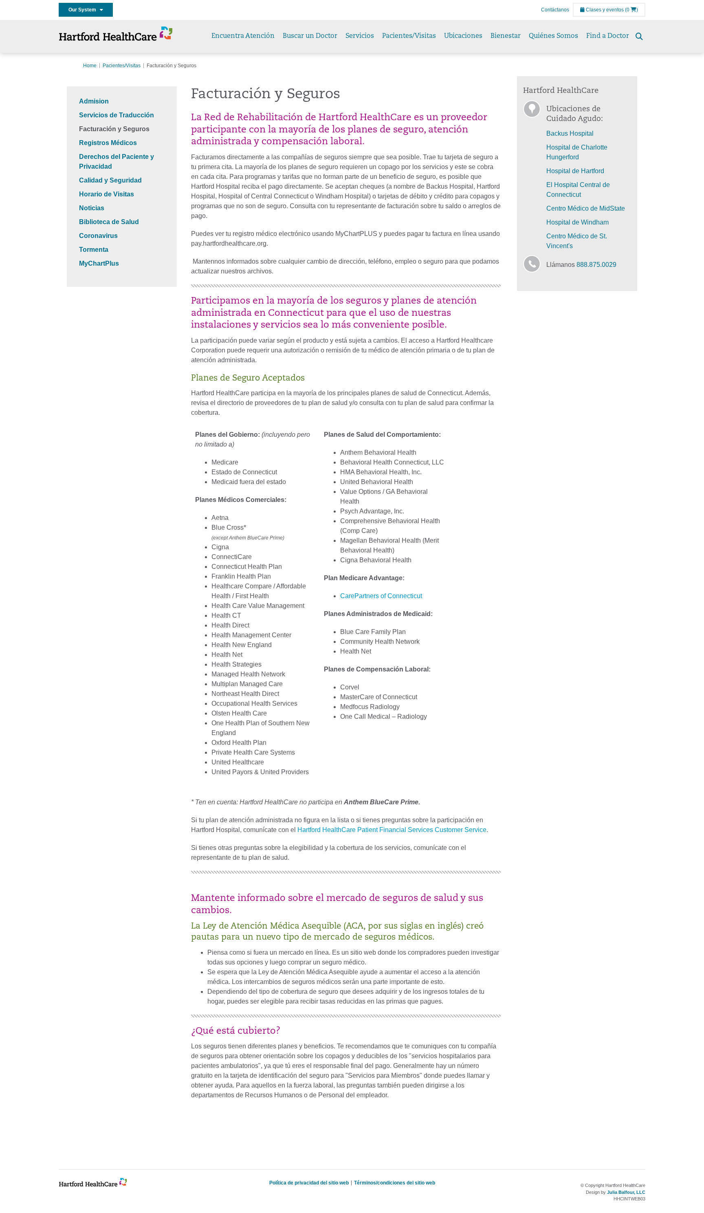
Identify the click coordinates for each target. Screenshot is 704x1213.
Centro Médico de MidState (585, 208)
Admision (94, 101)
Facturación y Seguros (114, 128)
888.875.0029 (596, 264)
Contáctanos (555, 10)
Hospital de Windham (577, 222)
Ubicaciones (463, 36)
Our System (84, 10)
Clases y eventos (604, 10)
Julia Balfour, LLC (626, 1192)
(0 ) (631, 10)
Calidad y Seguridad (110, 180)
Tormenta (93, 249)
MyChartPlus (99, 263)
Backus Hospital (570, 133)
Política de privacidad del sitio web (309, 1183)
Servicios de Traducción (116, 115)
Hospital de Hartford (575, 170)
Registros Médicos (108, 142)
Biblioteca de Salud (109, 221)
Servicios (359, 36)
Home (90, 65)
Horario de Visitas (106, 194)
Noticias (91, 208)
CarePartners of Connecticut (381, 595)
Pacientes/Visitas (409, 36)
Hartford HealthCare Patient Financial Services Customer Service (391, 829)
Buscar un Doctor (310, 36)
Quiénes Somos (553, 36)
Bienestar (506, 36)
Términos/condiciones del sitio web (394, 1183)
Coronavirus (98, 235)
